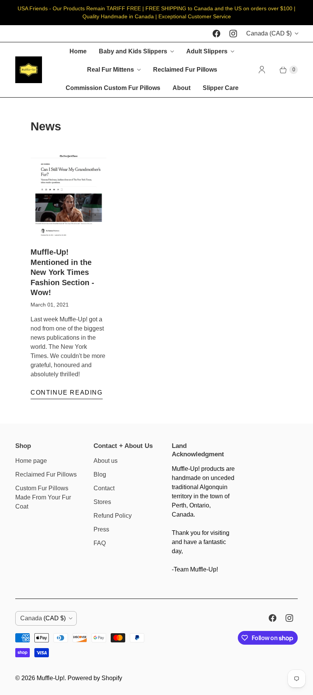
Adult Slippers (206, 51)
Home (78, 51)
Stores (102, 502)
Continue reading (67, 392)
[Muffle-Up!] (28, 69)
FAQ (100, 543)
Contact (104, 488)
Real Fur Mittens (110, 69)
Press (101, 529)
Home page (31, 460)
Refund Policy (113, 515)
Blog (100, 474)
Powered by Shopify (95, 678)
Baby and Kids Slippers (133, 51)
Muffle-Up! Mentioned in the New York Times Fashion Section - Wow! (62, 272)
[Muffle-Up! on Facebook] (216, 33)
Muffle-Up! (51, 678)
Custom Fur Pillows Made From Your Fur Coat (43, 497)
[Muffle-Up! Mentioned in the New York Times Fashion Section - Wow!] (68, 196)
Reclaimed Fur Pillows (185, 69)
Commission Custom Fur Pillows (113, 88)
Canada (269, 33)
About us (106, 460)
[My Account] (262, 70)
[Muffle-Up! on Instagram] (233, 33)
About (181, 88)
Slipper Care (221, 88)
